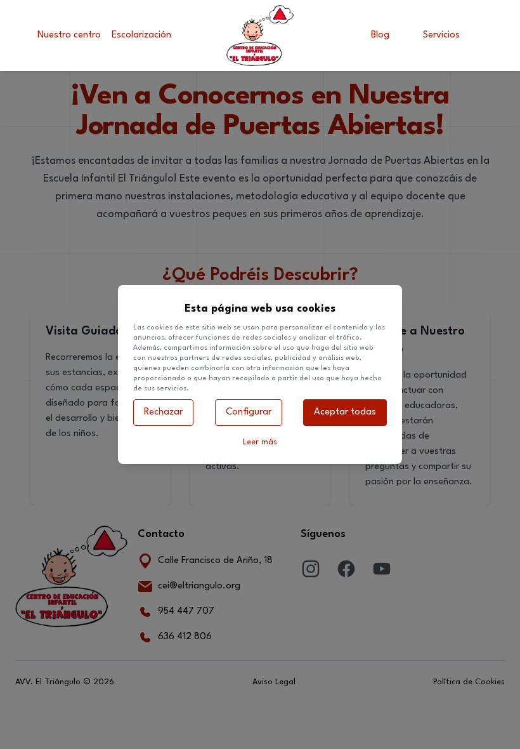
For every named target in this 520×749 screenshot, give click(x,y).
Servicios (441, 35)
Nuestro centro (69, 35)
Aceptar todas (345, 412)
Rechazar (163, 412)
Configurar (248, 412)
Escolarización (141, 35)
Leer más (260, 442)
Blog (380, 35)
